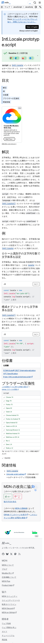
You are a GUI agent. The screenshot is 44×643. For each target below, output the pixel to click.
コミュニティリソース (11, 600)
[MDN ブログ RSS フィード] (19, 554)
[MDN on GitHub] (3, 554)
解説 (5, 87)
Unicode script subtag (15, 474)
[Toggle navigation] (39, 2)
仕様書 (5, 95)
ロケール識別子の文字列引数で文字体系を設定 (21, 255)
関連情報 (6, 102)
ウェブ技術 (6, 623)
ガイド (4, 631)
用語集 (4, 640)
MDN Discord (7, 608)
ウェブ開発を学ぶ (9, 627)
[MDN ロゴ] (6, 543)
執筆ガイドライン (9, 604)
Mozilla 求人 (7, 573)
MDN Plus (6, 581)
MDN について (8, 565)
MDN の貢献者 (21, 508)
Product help (7, 585)
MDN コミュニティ (9, 596)
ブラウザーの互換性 (11, 98)
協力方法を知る (10, 501)
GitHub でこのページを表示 (15, 514)
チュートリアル (8, 635)
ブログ (4, 569)
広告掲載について (9, 577)
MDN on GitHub (8, 612)
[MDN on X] (11, 554)
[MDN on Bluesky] (7, 554)
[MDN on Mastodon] (15, 554)
